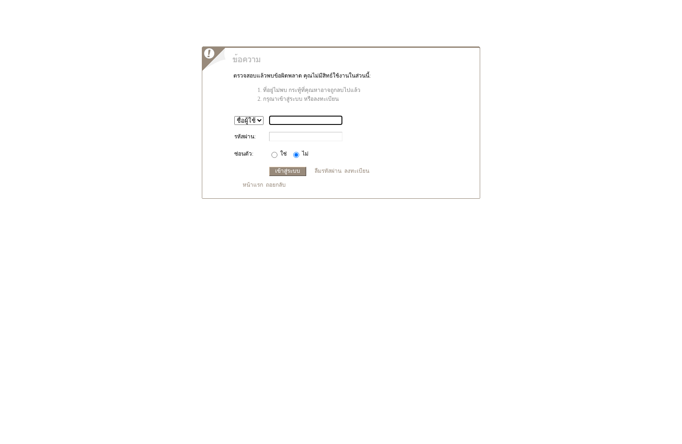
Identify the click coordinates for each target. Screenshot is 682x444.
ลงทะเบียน (356, 171)
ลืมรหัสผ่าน (328, 171)
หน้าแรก (253, 185)
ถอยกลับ (276, 185)
